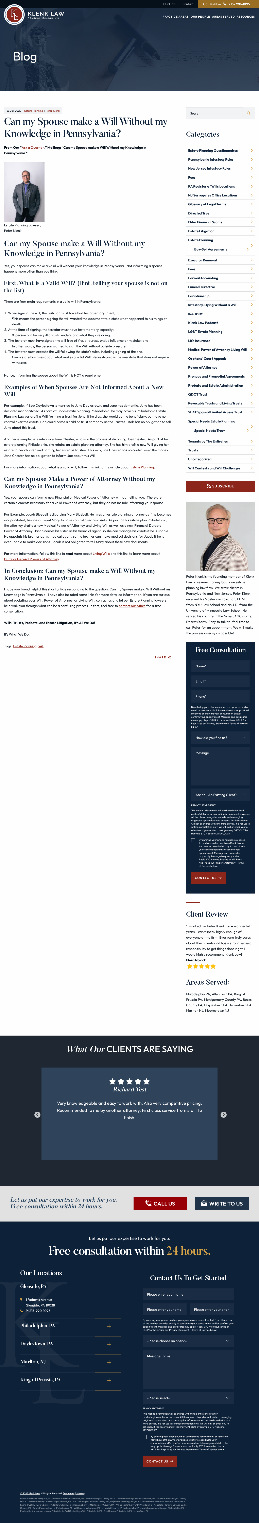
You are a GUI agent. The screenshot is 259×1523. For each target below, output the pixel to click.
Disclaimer (68, 1493)
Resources (246, 16)
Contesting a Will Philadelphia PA (85, 1511)
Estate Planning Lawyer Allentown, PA (136, 1498)
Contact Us (206, 878)
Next (223, 1114)
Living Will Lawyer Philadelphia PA (119, 1508)
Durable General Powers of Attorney (31, 559)
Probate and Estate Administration (215, 385)
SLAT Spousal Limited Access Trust (215, 412)
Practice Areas (175, 16)
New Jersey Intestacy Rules (209, 168)
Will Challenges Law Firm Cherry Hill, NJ (92, 1501)
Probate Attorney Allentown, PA (68, 1498)
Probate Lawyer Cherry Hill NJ (101, 1498)
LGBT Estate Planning (205, 331)
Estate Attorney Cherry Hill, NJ (35, 1498)
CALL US (164, 1203)
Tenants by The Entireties (208, 441)
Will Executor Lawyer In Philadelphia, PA (136, 1504)
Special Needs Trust (209, 430)
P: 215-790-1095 (38, 1311)
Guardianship (198, 296)
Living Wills (101, 553)
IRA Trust (195, 314)
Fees (191, 177)
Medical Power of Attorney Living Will (217, 349)
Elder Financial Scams (205, 222)
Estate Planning (33, 110)
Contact (188, 4)
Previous (36, 1114)
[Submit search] (249, 113)
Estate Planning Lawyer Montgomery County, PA (90, 1504)
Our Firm (169, 4)
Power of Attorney (202, 367)
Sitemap (80, 1493)
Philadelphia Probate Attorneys (157, 1501)
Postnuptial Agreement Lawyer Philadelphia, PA (44, 1511)
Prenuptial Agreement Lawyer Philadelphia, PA (160, 1508)
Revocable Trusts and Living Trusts (215, 403)
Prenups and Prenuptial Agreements (216, 376)
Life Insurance (199, 341)
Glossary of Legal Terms (207, 204)
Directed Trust (199, 213)
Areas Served (223, 16)
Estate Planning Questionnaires (213, 150)
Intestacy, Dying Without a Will (212, 305)
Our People (200, 16)
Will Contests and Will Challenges (214, 468)
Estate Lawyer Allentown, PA (50, 1504)
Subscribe (223, 486)
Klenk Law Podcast (203, 323)
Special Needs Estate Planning (211, 421)
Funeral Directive (201, 287)
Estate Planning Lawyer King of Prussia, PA (50, 1501)
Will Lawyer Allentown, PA (87, 1508)
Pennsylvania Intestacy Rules (211, 159)
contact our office (132, 606)
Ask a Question (33, 147)
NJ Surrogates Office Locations (213, 195)
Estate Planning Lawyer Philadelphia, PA (52, 1508)
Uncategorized (199, 459)
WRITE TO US (226, 1203)
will (41, 646)
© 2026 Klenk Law (30, 1493)
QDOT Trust (197, 394)
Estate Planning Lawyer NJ (127, 1501)
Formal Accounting (203, 278)
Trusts (193, 450)
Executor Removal (202, 260)
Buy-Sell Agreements (210, 249)
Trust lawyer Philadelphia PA (118, 1511)
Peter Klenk (53, 110)
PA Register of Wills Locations (211, 186)
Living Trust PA (141, 1511)
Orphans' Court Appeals (207, 358)
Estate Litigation (201, 231)
